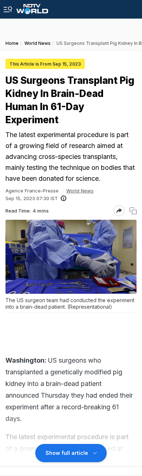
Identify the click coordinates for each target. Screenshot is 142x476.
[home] (32, 7)
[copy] (133, 210)
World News (80, 191)
